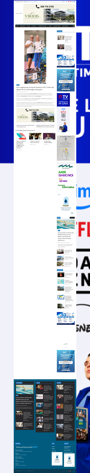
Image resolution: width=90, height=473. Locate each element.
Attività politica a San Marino (68, 452)
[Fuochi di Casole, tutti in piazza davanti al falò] (61, 275)
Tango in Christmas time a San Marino (35, 141)
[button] (36, 26)
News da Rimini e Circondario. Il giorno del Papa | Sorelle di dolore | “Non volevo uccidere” (48, 397)
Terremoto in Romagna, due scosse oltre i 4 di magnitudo (69, 281)
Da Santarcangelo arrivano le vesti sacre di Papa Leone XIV (48, 412)
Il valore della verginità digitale (48, 141)
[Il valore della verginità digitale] (49, 133)
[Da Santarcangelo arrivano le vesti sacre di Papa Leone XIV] (39, 413)
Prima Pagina (22, 25)
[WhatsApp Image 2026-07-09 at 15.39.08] (66, 193)
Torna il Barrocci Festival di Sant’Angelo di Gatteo (48, 419)
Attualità (34, 25)
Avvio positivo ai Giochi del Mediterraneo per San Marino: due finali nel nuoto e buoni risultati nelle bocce (65, 236)
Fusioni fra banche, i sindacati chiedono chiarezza (68, 306)
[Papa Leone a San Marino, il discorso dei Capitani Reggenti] (60, 436)
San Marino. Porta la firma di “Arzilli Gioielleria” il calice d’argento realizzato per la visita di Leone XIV (68, 418)
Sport (50, 25)
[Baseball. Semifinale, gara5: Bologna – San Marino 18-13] (60, 252)
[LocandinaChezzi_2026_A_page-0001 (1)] (66, 136)
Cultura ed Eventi (56, 25)
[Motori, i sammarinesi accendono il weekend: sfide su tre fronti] (60, 264)
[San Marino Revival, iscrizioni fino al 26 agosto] (60, 258)
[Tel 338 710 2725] (49, 4)
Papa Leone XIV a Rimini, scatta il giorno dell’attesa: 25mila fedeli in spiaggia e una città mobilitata (48, 426)
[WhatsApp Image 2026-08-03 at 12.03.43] (66, 69)
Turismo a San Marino (67, 450)
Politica (28, 25)
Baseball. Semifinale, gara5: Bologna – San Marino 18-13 (68, 251)
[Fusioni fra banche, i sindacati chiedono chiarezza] (61, 307)
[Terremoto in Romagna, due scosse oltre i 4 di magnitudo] (61, 282)
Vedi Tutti (72, 217)
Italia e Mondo (65, 25)
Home (17, 25)
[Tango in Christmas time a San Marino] (35, 133)
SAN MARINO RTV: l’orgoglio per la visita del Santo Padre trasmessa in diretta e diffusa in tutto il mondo (68, 427)
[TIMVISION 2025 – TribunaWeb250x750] (63, 93)
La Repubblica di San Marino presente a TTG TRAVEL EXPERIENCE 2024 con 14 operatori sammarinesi (45, 126)
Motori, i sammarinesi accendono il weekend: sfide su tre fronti (68, 263)
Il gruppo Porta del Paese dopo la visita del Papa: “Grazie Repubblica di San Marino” (28, 425)
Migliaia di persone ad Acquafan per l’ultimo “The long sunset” (48, 405)
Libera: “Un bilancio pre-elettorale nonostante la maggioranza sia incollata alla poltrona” (21, 144)
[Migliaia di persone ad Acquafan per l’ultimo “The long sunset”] (39, 406)
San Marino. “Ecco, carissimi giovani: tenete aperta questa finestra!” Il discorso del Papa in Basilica (68, 38)
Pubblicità (53, 448)
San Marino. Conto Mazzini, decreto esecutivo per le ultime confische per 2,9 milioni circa (69, 289)
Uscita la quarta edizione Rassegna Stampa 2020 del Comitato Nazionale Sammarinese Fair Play (69, 298)
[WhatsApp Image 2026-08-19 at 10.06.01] (66, 55)
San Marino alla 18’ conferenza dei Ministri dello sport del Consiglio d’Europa (26, 126)
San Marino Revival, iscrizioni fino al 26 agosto (69, 257)
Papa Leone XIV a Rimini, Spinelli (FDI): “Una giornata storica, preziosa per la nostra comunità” (48, 388)
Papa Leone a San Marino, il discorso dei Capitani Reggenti (68, 435)
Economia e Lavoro (42, 25)
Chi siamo (53, 446)
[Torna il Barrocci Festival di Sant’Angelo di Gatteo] (39, 419)
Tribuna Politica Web (25, 91)
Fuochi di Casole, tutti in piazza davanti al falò (69, 274)
